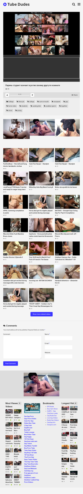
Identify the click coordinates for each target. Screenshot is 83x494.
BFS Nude (50, 406)
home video (12, 106)
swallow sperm (50, 106)
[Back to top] (76, 487)
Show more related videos (41, 314)
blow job (21, 101)
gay (66, 101)
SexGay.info (51, 422)
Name (47, 334)
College (11, 101)
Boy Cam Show (52, 409)
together (64, 106)
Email (47, 343)
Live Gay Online (52, 418)
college (31, 101)
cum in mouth (44, 101)
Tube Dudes (18, 4)
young (19, 110)
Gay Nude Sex (52, 415)
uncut (10, 110)
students (24, 106)
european (56, 101)
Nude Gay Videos (53, 420)
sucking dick (36, 106)
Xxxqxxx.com (51, 425)
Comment (6, 334)
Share (75, 95)
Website (47, 352)
